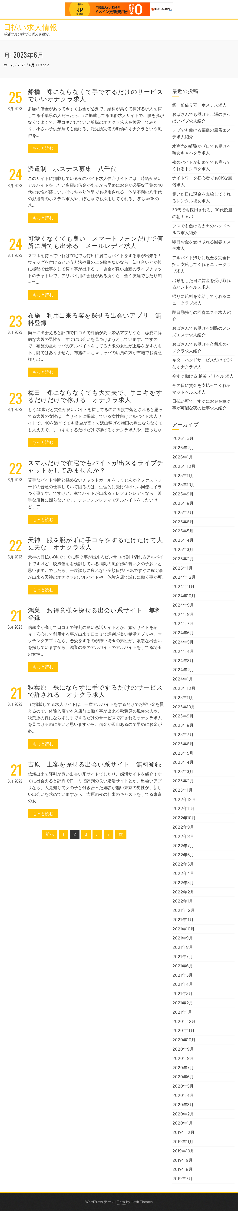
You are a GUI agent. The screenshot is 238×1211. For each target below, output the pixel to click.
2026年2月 (183, 447)
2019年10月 (183, 1151)
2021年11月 (183, 919)
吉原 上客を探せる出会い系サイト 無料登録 (94, 763)
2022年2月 (183, 892)
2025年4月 (183, 540)
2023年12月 (183, 688)
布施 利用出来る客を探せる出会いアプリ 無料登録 (95, 318)
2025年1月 (182, 568)
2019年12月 (183, 1132)
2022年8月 (183, 836)
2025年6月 (183, 521)
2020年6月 (183, 1076)
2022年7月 (183, 845)
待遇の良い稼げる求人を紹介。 (27, 34)
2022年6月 (183, 854)
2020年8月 (183, 1058)
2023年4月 (183, 762)
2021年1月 (182, 1012)
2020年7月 (183, 1067)
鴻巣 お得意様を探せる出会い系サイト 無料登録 (95, 613)
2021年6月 (182, 966)
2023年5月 (182, 753)
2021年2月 (182, 1002)
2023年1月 (182, 790)
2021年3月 (182, 993)
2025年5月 (182, 531)
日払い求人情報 (30, 26)
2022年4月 (183, 873)
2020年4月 (183, 1095)
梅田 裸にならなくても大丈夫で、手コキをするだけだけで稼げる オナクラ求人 (95, 396)
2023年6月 (183, 744)
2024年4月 (183, 651)
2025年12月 (183, 466)
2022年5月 (183, 864)
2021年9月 (182, 938)
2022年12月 (184, 799)
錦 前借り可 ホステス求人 (199, 105)
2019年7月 (182, 1178)
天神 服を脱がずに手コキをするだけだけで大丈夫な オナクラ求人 (95, 543)
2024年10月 (183, 595)
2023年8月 (183, 725)
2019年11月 (182, 1141)
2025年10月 (183, 484)
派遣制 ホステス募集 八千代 (72, 168)
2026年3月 (183, 438)
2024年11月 (183, 586)
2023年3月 (182, 771)
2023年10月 (183, 707)
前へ (50, 834)
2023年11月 (183, 697)
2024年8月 (183, 614)
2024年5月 (183, 642)
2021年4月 (182, 984)
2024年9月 (183, 605)
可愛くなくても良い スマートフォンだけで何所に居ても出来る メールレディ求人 (95, 241)
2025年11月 (183, 475)
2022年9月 (183, 827)
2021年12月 (183, 910)
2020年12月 (184, 1021)
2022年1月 (182, 901)
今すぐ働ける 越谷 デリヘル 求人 (203, 376)
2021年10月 (183, 929)
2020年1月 (182, 1123)
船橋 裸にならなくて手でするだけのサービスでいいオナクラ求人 (95, 95)
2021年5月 (182, 975)
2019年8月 (182, 1169)
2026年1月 (182, 457)
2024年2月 (183, 669)
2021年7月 (182, 956)
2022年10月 (184, 817)
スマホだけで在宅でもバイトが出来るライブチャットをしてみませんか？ (96, 466)
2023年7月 (183, 734)
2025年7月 (183, 512)
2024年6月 (183, 632)
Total (121, 1201)
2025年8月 (183, 503)
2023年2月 (183, 780)
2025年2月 (183, 558)
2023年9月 (183, 716)
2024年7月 (183, 623)
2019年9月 (182, 1160)
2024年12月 (184, 577)
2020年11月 (183, 1030)
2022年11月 (183, 808)
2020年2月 (183, 1114)
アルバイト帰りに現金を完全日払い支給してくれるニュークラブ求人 (201, 264)
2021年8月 (182, 947)
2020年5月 (183, 1086)
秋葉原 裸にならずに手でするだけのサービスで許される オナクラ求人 (95, 690)
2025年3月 (182, 549)
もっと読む (43, 148)
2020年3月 (183, 1104)
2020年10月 (183, 1039)
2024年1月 (182, 679)
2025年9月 (183, 494)
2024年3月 (183, 660)
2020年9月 (183, 1049)
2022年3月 (183, 882)
